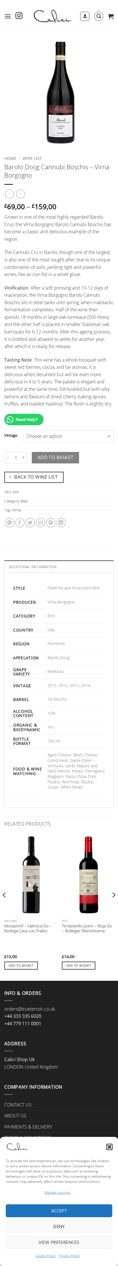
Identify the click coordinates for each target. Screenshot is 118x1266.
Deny (59, 1226)
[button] (109, 1147)
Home (10, 158)
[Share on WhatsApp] (9, 522)
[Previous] (4, 906)
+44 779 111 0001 (22, 1023)
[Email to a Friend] (40, 522)
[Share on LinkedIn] (61, 522)
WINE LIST (32, 158)
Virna (16, 509)
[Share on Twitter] (30, 522)
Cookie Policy (45, 1255)
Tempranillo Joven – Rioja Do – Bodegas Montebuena (87, 928)
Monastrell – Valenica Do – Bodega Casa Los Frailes (28, 928)
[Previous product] (20, 193)
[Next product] (9, 193)
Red (24, 501)
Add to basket (56, 457)
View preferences (59, 1242)
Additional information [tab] (33, 566)
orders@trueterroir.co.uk (29, 1009)
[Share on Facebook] (20, 522)
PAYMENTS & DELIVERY (28, 1127)
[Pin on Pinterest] (51, 522)
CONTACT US (18, 1105)
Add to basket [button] (21, 965)
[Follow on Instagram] (18, 16)
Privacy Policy (69, 1255)
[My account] (84, 16)
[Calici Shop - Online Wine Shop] (52, 16)
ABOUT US (15, 1115)
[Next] (113, 906)
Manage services (58, 1192)
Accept (59, 1210)
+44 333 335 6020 (22, 1016)
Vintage (10, 436)
